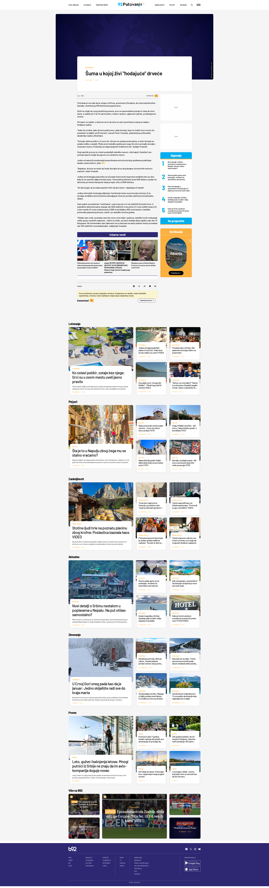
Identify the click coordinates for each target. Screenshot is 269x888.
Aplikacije (138, 868)
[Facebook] (186, 849)
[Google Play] (192, 862)
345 (140, 825)
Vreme (122, 866)
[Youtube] (199, 849)
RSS (135, 871)
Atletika (84, 823)
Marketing (138, 857)
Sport (71, 860)
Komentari (151, 96)
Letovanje (87, 5)
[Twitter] (191, 849)
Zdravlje (89, 857)
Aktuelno (183, 5)
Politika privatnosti (141, 866)
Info (185, 825)
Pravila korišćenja (141, 863)
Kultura (89, 863)
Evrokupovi (135, 807)
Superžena (89, 866)
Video (122, 857)
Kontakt (137, 874)
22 (90, 810)
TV (120, 860)
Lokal (105, 866)
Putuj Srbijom (73, 5)
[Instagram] (195, 849)
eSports (106, 857)
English (122, 863)
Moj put (172, 5)
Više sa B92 (76, 790)
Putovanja (89, 860)
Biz (70, 863)
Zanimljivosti (159, 5)
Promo (72, 712)
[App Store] (192, 869)
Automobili (106, 863)
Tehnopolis (107, 860)
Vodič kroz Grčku (102, 5)
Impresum (137, 860)
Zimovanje (75, 634)
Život (70, 866)
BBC (103, 163)
